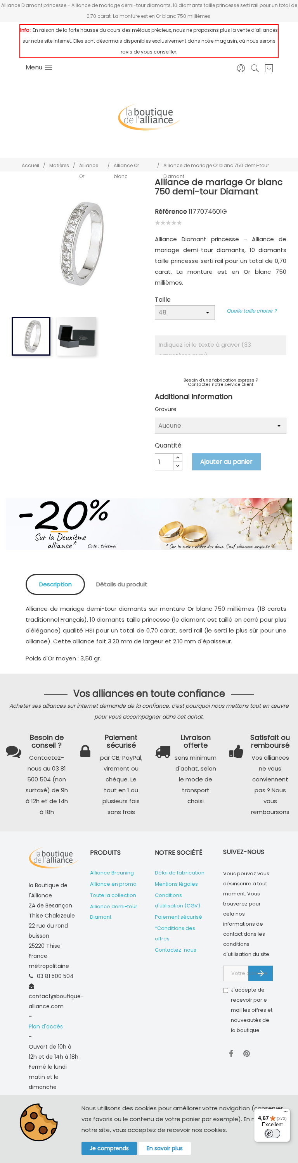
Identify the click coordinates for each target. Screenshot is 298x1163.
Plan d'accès (46, 1026)
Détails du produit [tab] (121, 584)
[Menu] (285, 1113)
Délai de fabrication (179, 872)
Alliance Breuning (112, 872)
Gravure (166, 409)
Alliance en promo (113, 884)
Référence (171, 211)
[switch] (272, 1133)
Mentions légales (176, 884)
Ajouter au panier (226, 461)
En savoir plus (165, 1148)
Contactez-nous (175, 950)
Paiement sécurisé (178, 917)
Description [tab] (55, 584)
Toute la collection (113, 895)
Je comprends (109, 1148)
